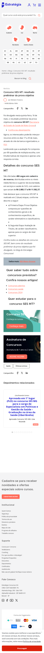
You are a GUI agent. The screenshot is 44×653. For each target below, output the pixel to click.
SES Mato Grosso (27, 261)
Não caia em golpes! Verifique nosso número (17, 572)
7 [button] (25, 433)
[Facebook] (7, 600)
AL (11, 51)
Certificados (6, 566)
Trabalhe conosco (8, 533)
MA (16, 55)
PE (11, 58)
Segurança (5, 514)
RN (33, 58)
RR (8, 62)
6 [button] (23, 433)
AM (16, 51)
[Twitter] (16, 600)
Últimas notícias (21, 366)
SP (30, 62)
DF (39, 51)
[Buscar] (39, 15)
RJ (28, 58)
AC (5, 51)
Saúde (8, 366)
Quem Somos (6, 511)
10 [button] (32, 433)
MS (28, 55)
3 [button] (17, 433)
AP (22, 51)
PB (5, 58)
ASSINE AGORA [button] (17, 356)
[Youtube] (11, 600)
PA (39, 55)
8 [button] (27, 433)
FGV (5, 144)
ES (5, 55)
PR (22, 58)
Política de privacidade (9, 517)
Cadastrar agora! (11, 497)
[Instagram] (3, 600)
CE (33, 51)
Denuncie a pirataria (8, 522)
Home (4, 71)
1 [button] (13, 433)
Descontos (5, 561)
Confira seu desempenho (19, 130)
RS (14, 62)
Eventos (4, 525)
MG (22, 55)
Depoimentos (6, 564)
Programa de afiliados (9, 530)
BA (28, 51)
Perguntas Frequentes (9, 558)
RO (39, 58)
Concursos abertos (16, 285)
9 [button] (30, 433)
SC (19, 62)
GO (11, 55)
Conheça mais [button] (16, 326)
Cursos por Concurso (9, 547)
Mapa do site (6, 528)
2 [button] (15, 433)
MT (33, 55)
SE (25, 62)
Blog (10, 71)
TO (36, 62)
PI (16, 58)
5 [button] (21, 433)
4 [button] (19, 433)
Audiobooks (6, 569)
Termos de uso (7, 519)
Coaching (5, 552)
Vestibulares (6, 550)
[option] (22, 408)
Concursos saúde (15, 289)
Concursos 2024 (15, 292)
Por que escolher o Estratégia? (12, 555)
